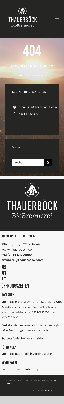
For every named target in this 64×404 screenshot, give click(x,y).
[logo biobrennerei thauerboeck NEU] (22, 6)
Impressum (53, 390)
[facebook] (15, 123)
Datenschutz (40, 390)
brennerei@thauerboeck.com (38, 107)
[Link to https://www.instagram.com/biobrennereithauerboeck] (4, 267)
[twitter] (32, 123)
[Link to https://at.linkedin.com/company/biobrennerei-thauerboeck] (4, 278)
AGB (31, 390)
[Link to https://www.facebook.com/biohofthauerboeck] (4, 272)
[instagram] (24, 123)
